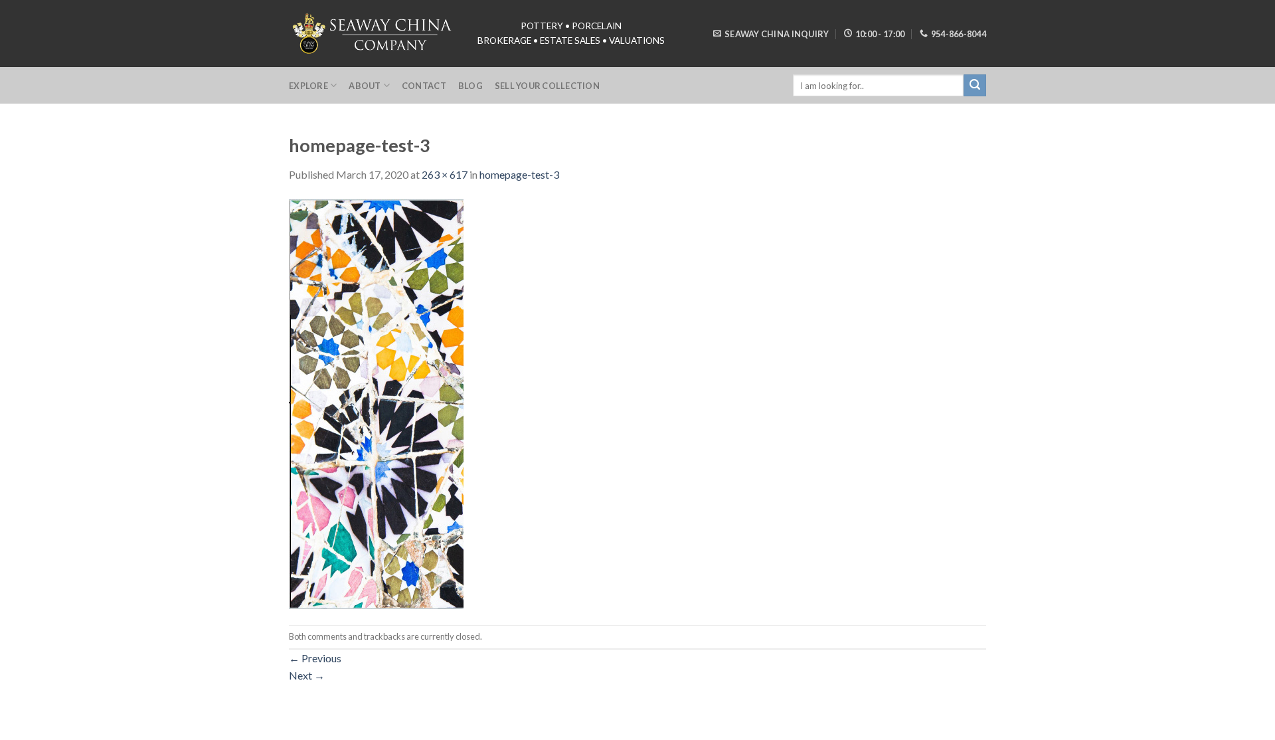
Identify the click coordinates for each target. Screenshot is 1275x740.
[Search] (975, 85)
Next (307, 675)
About (365, 85)
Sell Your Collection (547, 85)
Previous (315, 658)
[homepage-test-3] (376, 402)
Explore (308, 85)
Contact (424, 85)
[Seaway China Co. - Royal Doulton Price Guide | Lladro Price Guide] (373, 33)
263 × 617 (445, 174)
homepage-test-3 (519, 174)
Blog (470, 85)
